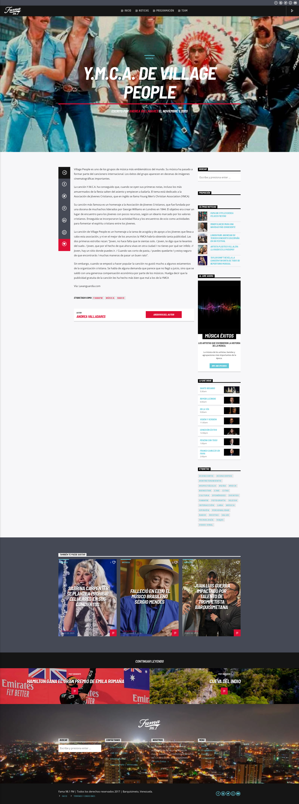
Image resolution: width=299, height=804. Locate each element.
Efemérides (219, 495)
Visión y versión (208, 419)
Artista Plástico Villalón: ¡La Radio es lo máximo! (224, 248)
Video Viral (206, 525)
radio (120, 298)
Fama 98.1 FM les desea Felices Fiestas (221, 214)
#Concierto (206, 476)
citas (226, 490)
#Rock (232, 485)
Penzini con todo (208, 440)
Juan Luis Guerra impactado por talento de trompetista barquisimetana (212, 596)
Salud (225, 515)
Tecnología (206, 520)
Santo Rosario (207, 388)
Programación (165, 10)
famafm (98, 298)
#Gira (222, 485)
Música (149, 58)
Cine (216, 490)
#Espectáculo (207, 485)
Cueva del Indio (225, 681)
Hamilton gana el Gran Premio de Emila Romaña (75, 681)
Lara (220, 505)
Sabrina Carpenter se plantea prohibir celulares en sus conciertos (87, 596)
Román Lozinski (208, 398)
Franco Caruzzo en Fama (210, 452)
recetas (214, 515)
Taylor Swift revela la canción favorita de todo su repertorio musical (225, 260)
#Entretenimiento (210, 480)
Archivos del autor (163, 314)
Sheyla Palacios (68, 631)
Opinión (204, 510)
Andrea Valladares (143, 111)
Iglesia (233, 500)
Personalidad (220, 510)
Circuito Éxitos (159, 761)
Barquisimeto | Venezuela (124, 764)
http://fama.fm (118, 747)
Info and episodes (219, 366)
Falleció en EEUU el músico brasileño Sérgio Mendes (150, 596)
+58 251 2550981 (119, 753)
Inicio (128, 10)
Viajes (220, 520)
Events (204, 754)
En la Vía (204, 409)
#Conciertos (224, 476)
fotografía (218, 500)
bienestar (205, 490)
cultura (204, 495)
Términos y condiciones (84, 796)
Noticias (144, 10)
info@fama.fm (117, 758)
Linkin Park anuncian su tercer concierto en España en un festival (225, 238)
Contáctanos (207, 758)
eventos (234, 495)
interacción (206, 505)
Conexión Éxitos (208, 429)
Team (185, 10)
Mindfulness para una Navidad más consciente (222, 225)
